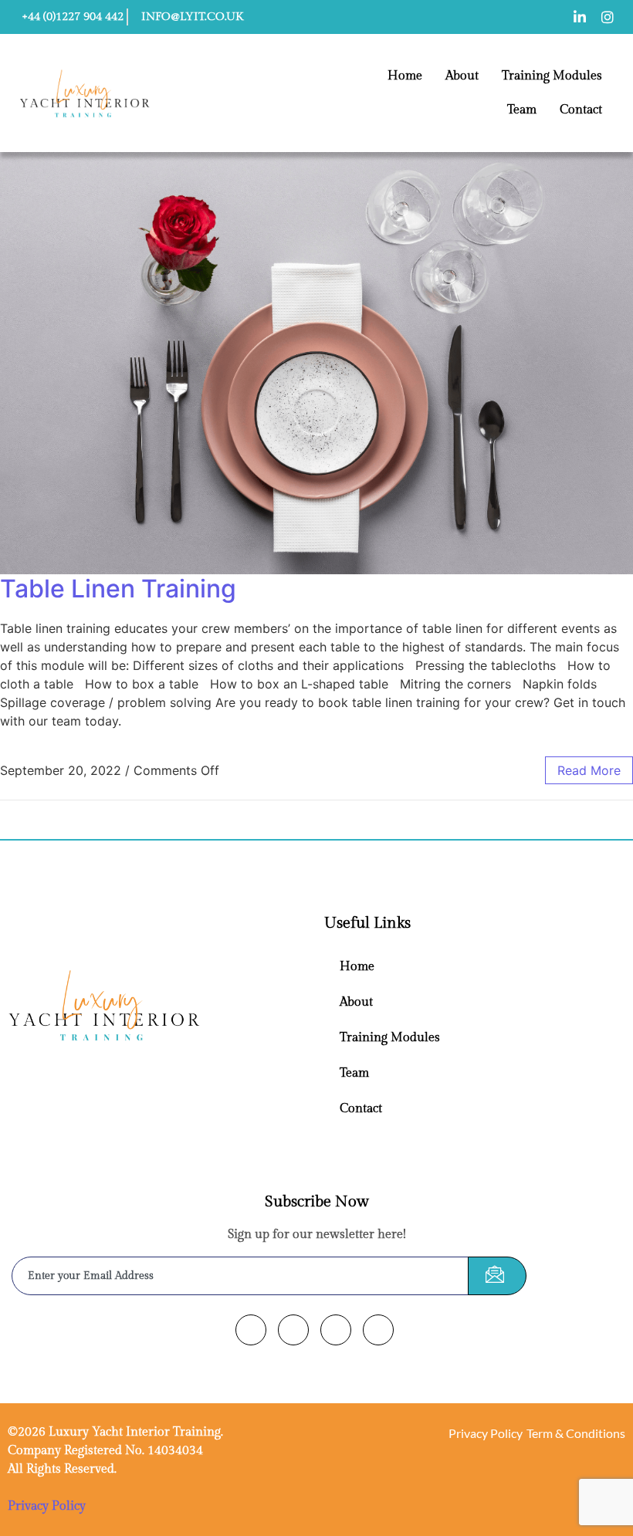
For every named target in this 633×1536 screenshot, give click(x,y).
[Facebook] (250, 1329)
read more (589, 770)
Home (405, 76)
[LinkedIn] (335, 1329)
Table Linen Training (118, 588)
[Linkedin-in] (580, 17)
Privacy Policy (47, 1506)
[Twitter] (293, 1329)
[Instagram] (607, 17)
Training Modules (552, 76)
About (462, 76)
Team (522, 110)
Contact (581, 110)
